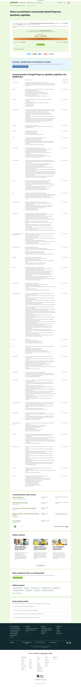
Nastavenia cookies (53, 642)
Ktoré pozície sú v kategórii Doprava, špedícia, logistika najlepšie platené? (25, 610)
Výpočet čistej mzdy (30, 2)
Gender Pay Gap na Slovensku (46, 628)
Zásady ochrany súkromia (39, 642)
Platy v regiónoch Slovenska (15, 630)
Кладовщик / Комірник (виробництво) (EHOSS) (24, 508)
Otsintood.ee (39, 666)
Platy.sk (30, 666)
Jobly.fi (54, 659)
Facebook (58, 630)
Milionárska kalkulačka (14, 633)
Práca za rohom (23, 665)
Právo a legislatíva (29, 590)
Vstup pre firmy (60, 2)
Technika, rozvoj (37, 590)
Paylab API (43, 633)
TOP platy (12, 636)
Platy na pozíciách (22, 2)
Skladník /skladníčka (17, 497)
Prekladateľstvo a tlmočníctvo (19, 590)
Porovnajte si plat (40, 44)
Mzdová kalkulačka (13, 635)
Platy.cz (30, 665)
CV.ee (38, 662)
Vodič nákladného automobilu (20, 502)
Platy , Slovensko (19, 5)
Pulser (46, 666)
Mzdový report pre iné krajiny (46, 630)
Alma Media (44, 647)
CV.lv (38, 660)
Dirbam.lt (38, 663)
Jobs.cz (22, 659)
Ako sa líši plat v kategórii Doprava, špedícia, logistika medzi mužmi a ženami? (26, 617)
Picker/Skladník (16, 520)
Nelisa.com (22, 669)
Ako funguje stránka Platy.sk (31, 630)
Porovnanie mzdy (38, 2)
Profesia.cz (23, 662)
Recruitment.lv (39, 669)
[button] (68, 3)
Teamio (30, 660)
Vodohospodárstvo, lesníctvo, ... (47, 590)
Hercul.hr (46, 663)
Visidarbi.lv (38, 665)
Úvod (11, 5)
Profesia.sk (23, 660)
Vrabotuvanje (47, 662)
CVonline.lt (38, 659)
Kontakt (58, 628)
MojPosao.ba (47, 660)
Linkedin (58, 631)
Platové (59, 633)
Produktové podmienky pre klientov (32, 628)
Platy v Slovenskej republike (15, 628)
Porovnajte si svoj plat (18, 577)
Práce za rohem (23, 666)
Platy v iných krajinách (14, 631)
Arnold (30, 659)
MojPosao (46, 659)
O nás (27, 631)
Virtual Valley (47, 665)
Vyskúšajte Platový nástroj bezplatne (20, 66)
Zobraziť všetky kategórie (17, 593)
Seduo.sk (30, 663)
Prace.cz (22, 663)
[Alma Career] (40, 676)
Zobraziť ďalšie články (40, 565)
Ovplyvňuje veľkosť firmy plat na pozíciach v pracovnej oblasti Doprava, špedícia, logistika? (28, 613)
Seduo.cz (30, 662)
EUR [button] (65, 2)
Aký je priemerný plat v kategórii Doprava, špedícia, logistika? (23, 606)
